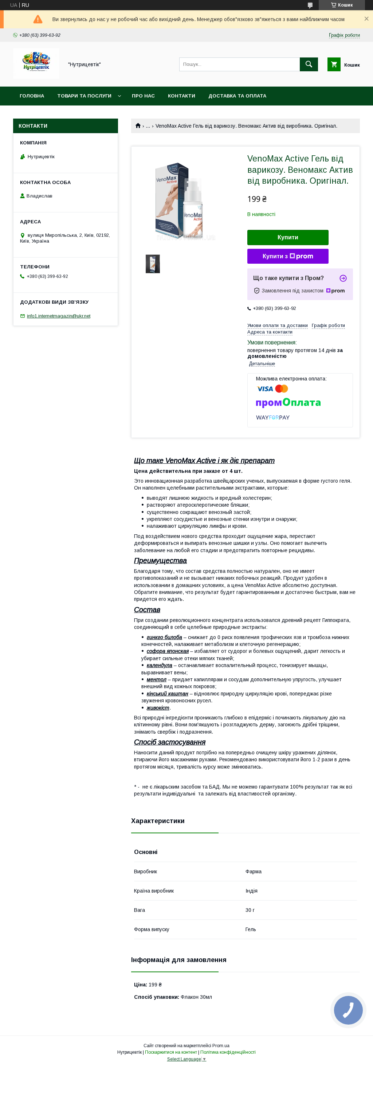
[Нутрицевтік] (36, 77)
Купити (288, 237)
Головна (32, 96)
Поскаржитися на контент (171, 1052)
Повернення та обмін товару (61, 114)
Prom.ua (220, 1045)
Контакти (181, 96)
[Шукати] (309, 64)
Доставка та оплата (237, 96)
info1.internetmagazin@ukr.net (58, 316)
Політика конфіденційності (228, 1052)
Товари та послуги (84, 96)
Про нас (143, 96)
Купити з (275, 256)
